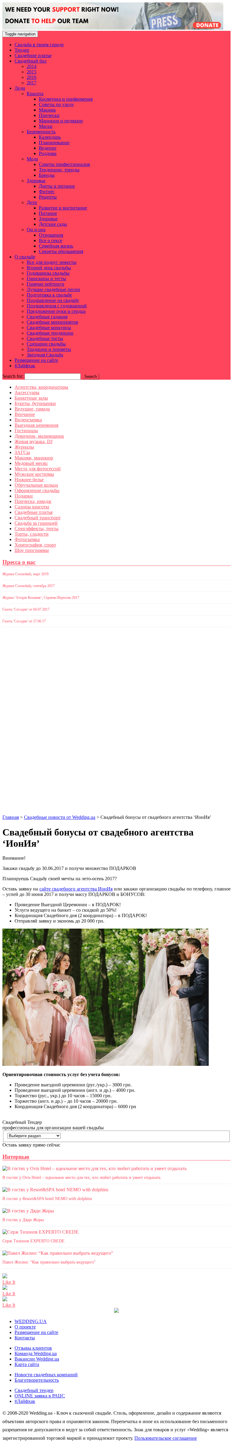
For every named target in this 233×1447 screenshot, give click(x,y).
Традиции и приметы (49, 349)
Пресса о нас (18, 562)
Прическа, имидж (33, 501)
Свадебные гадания (47, 316)
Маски (45, 126)
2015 (31, 71)
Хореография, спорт (35, 544)
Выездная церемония (36, 425)
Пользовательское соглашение (165, 1438)
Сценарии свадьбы (46, 343)
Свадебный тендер (34, 1390)
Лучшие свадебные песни (53, 289)
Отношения (51, 235)
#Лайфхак (25, 365)
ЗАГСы (22, 452)
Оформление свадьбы (37, 490)
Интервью (15, 1156)
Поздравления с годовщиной (57, 305)
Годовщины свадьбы (48, 273)
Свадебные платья (33, 512)
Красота (35, 93)
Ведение (47, 148)
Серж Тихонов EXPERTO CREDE (33, 1241)
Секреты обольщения (61, 251)
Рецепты (48, 197)
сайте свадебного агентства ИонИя (76, 888)
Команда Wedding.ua (36, 1353)
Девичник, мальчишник (39, 436)
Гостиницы (26, 430)
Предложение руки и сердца (56, 311)
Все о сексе (50, 240)
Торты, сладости (32, 534)
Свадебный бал (30, 60)
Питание (48, 213)
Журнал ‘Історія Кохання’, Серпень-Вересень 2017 (40, 597)
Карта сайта (27, 1364)
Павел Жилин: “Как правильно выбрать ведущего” (49, 1262)
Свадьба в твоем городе (39, 44)
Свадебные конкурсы (49, 327)
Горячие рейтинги (45, 284)
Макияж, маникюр (34, 457)
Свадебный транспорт (38, 517)
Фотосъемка (27, 539)
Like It (8, 1282)
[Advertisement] (26, 722)
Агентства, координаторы (41, 387)
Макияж (47, 109)
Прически (49, 115)
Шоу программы (32, 550)
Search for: (12, 376)
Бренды (47, 175)
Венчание (25, 414)
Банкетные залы (31, 398)
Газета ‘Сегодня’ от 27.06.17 (24, 621)
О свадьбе (25, 256)
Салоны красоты (32, 506)
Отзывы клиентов (33, 1348)
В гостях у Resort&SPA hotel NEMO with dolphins (47, 1198)
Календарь (50, 137)
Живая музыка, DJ (33, 441)
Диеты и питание (57, 186)
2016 (31, 77)
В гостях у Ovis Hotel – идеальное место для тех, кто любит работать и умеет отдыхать (81, 1177)
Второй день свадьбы (49, 267)
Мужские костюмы (34, 474)
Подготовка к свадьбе (49, 294)
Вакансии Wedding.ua (37, 1358)
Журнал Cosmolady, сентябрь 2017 (28, 586)
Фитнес (47, 191)
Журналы (24, 446)
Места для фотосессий (38, 468)
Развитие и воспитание (63, 207)
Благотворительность (37, 1380)
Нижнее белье (29, 479)
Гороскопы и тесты (46, 278)
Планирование (54, 142)
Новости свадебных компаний (46, 1374)
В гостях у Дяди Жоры (23, 1220)
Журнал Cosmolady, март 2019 (25, 574)
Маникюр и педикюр (61, 120)
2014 (31, 66)
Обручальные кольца (36, 485)
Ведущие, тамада (32, 408)
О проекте (25, 1326)
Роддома (47, 153)
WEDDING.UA (31, 1321)
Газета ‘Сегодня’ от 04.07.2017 (25, 609)
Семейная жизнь (56, 245)
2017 (31, 82)
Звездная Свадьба (45, 354)
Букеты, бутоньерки (35, 403)
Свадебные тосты (45, 338)
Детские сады (53, 224)
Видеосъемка (28, 419)
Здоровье (36, 180)
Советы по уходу (56, 104)
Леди (20, 88)
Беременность (41, 131)
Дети (32, 202)
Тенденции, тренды (59, 169)
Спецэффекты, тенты (37, 528)
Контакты (25, 1337)
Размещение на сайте (36, 360)
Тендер (22, 50)
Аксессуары (27, 392)
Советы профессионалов (64, 164)
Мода (32, 158)
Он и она (36, 229)
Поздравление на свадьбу (53, 300)
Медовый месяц (31, 463)
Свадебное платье (33, 55)
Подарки (24, 495)
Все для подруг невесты (51, 262)
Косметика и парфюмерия (66, 99)
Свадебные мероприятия (52, 322)
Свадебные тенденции (50, 333)
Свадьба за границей (36, 523)
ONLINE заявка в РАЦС (40, 1395)
